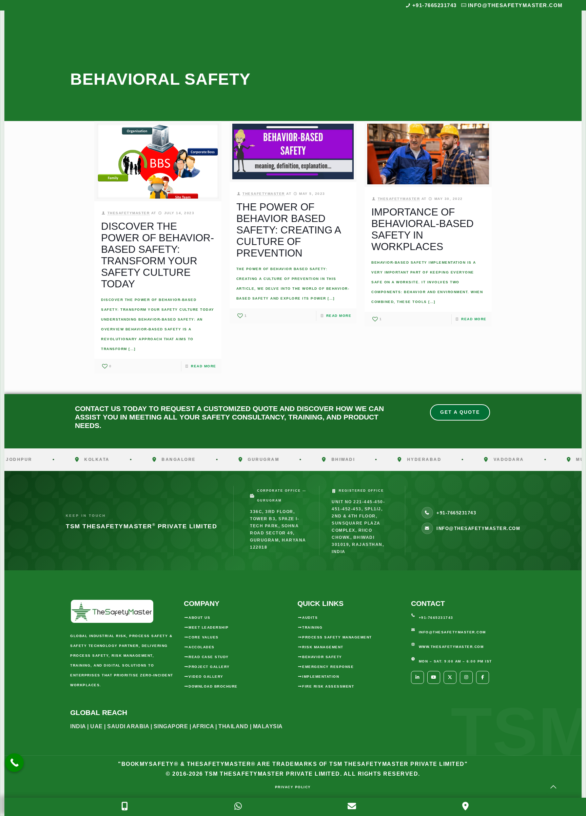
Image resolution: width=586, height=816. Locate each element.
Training (312, 627)
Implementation (320, 676)
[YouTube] (433, 677)
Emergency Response (328, 667)
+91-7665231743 (434, 5)
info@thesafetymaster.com (515, 5)
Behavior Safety (322, 657)
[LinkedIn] (417, 677)
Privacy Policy (293, 787)
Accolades (202, 647)
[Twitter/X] (450, 677)
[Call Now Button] (14, 762)
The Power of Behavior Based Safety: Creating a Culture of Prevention (288, 230)
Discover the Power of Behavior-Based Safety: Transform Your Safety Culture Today (157, 255)
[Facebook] (482, 677)
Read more (203, 366)
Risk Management (323, 647)
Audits (310, 617)
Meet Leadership (209, 627)
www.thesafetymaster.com (451, 647)
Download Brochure (213, 686)
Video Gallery (206, 676)
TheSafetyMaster (129, 213)
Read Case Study (209, 657)
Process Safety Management (337, 637)
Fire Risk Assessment (328, 686)
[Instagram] (466, 677)
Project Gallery (209, 667)
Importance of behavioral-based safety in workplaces (422, 229)
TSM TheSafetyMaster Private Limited (271, 774)
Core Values (204, 637)
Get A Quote (460, 412)
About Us (199, 617)
